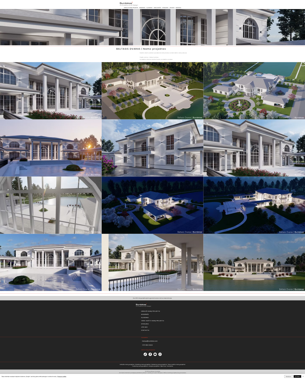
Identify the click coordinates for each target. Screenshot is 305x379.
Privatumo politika (61, 376)
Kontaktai (170, 366)
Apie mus (163, 366)
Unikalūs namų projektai (127, 364)
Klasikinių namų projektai (143, 364)
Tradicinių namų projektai (140, 366)
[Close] (303, 376)
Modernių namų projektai (159, 364)
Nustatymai (288, 376)
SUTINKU (297, 376)
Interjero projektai (154, 366)
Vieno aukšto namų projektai (176, 364)
